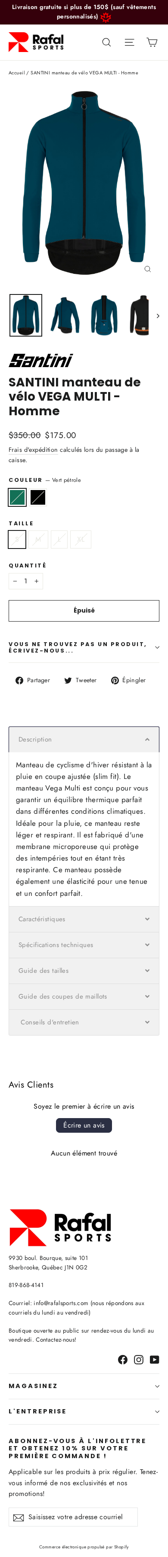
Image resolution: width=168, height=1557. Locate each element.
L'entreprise (38, 1411)
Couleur (45, 480)
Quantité (28, 565)
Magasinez (33, 1386)
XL (80, 539)
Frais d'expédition (33, 449)
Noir (38, 497)
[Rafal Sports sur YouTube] (154, 1359)
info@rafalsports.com (61, 1303)
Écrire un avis (84, 1125)
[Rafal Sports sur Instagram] (138, 1359)
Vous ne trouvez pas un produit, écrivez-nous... (78, 647)
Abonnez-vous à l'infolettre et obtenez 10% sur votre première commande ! (77, 1448)
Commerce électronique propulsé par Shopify (84, 1547)
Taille (21, 523)
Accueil (17, 72)
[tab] (84, 739)
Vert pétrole (17, 497)
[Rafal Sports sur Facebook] (123, 1359)
